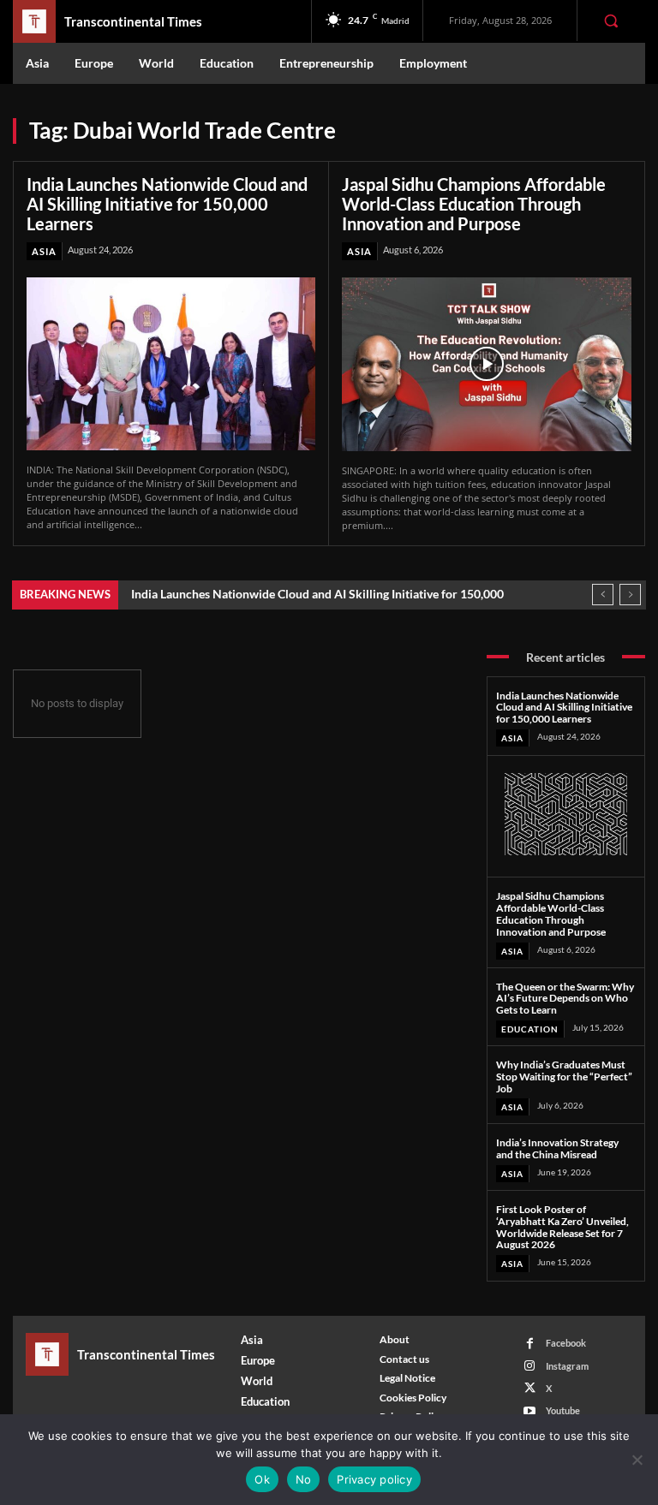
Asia (44, 251)
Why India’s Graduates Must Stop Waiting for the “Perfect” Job (564, 1076)
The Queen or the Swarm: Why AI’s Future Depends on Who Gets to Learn (565, 998)
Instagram (567, 1365)
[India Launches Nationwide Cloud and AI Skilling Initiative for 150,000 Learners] (171, 363)
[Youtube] (530, 1411)
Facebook (566, 1342)
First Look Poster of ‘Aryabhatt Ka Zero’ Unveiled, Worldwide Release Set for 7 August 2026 (562, 1227)
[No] (636, 1459)
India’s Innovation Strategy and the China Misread (557, 1148)
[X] (530, 1388)
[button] (610, 20)
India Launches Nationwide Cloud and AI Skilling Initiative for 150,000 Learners (167, 204)
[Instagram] (530, 1366)
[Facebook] (530, 1343)
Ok (262, 1479)
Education (530, 1029)
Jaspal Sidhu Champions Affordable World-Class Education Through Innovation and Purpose (474, 204)
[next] (630, 594)
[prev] (602, 594)
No (304, 1479)
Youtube (563, 1410)
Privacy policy (374, 1479)
